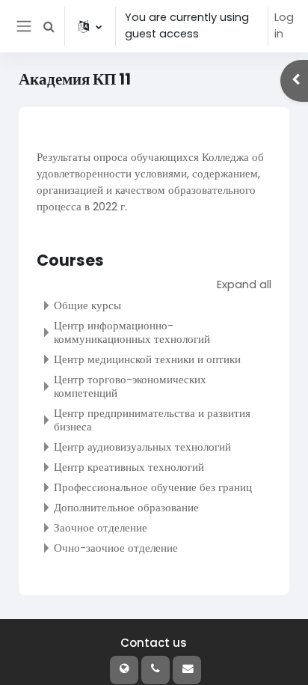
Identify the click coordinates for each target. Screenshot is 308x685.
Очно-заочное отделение (116, 547)
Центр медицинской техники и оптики (147, 359)
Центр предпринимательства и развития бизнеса (152, 419)
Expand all (244, 284)
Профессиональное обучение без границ (153, 487)
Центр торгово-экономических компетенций (130, 386)
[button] (48, 26)
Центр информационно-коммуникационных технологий (132, 332)
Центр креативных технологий (129, 467)
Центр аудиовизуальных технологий (142, 446)
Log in (284, 25)
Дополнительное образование (126, 507)
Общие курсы (87, 305)
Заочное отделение (100, 527)
